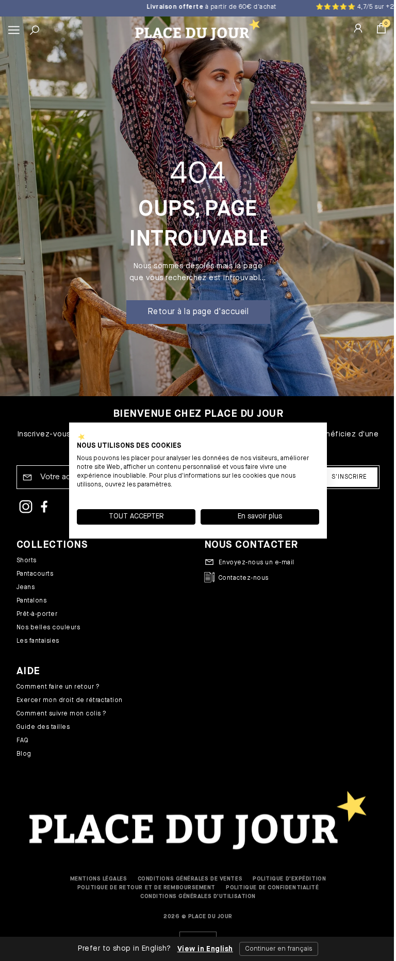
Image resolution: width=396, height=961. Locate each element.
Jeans (25, 587)
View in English (201, 949)
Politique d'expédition (289, 879)
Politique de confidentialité (272, 887)
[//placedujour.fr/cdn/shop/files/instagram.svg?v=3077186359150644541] (25, 508)
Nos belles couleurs (48, 628)
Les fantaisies (37, 641)
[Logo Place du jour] (195, 30)
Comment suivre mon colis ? (61, 714)
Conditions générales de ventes (190, 879)
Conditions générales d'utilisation (198, 896)
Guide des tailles (43, 727)
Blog (23, 754)
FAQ (22, 741)
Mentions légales (98, 879)
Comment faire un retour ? (58, 687)
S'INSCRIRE (349, 477)
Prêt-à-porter (36, 614)
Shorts (26, 561)
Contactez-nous (244, 578)
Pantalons (31, 601)
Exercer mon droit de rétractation (69, 700)
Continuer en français (274, 949)
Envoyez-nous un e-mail (256, 563)
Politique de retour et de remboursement (146, 887)
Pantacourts (34, 574)
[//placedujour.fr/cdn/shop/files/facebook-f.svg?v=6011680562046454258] (44, 508)
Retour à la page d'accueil (198, 312)
